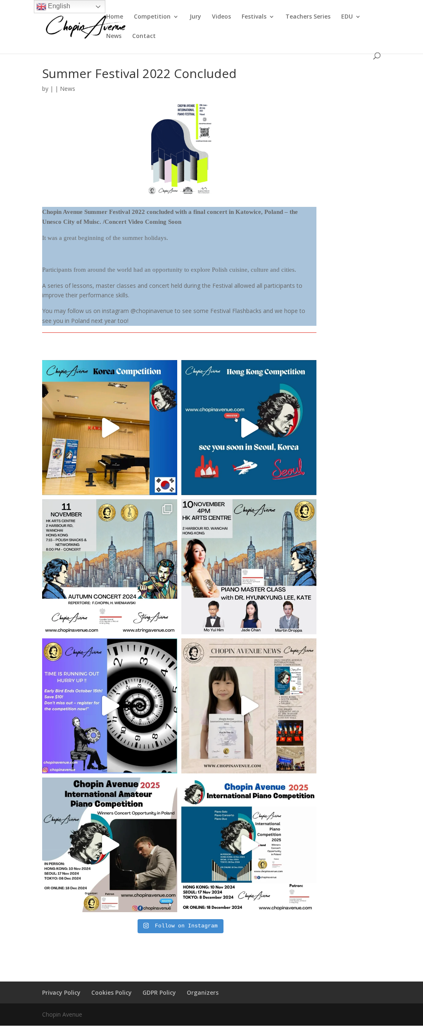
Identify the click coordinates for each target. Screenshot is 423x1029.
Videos (221, 17)
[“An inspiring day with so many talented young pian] (248, 427)
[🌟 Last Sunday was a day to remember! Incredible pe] (109, 427)
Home (114, 17)
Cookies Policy (111, 992)
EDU (347, 17)
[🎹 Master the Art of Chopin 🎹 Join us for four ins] (248, 566)
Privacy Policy (61, 992)
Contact (144, 36)
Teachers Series (307, 17)
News (113, 36)
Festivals (254, 17)
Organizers (203, 992)
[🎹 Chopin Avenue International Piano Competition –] (109, 845)
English (58, 5)
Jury (195, 17)
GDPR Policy (159, 992)
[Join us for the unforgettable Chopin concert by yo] (109, 566)
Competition (152, 17)
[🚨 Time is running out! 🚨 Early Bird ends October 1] (109, 705)
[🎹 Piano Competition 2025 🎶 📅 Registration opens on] (248, 845)
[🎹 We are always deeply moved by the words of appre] (248, 705)
